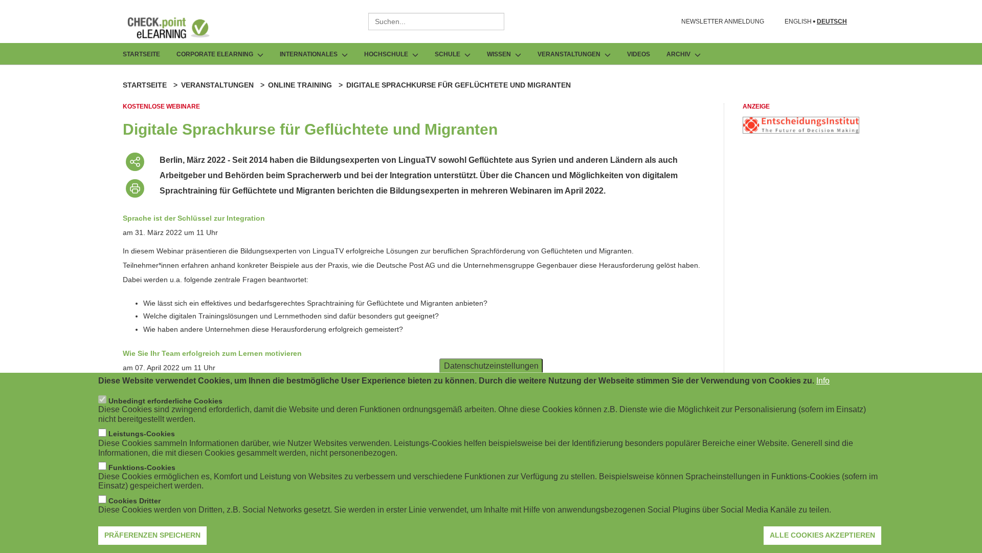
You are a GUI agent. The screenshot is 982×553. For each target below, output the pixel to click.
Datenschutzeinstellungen (491, 365)
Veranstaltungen (217, 85)
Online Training (300, 85)
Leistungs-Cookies (141, 434)
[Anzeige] (801, 130)
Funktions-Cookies (141, 467)
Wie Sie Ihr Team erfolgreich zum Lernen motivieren (212, 353)
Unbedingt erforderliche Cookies (165, 401)
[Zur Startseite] (176, 27)
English (798, 21)
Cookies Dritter (134, 501)
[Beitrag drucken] (135, 188)
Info (823, 380)
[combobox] (436, 21)
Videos (638, 54)
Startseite (141, 54)
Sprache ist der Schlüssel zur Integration (194, 218)
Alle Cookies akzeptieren (822, 535)
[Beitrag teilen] (135, 162)
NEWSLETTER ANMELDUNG (722, 21)
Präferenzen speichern (152, 535)
